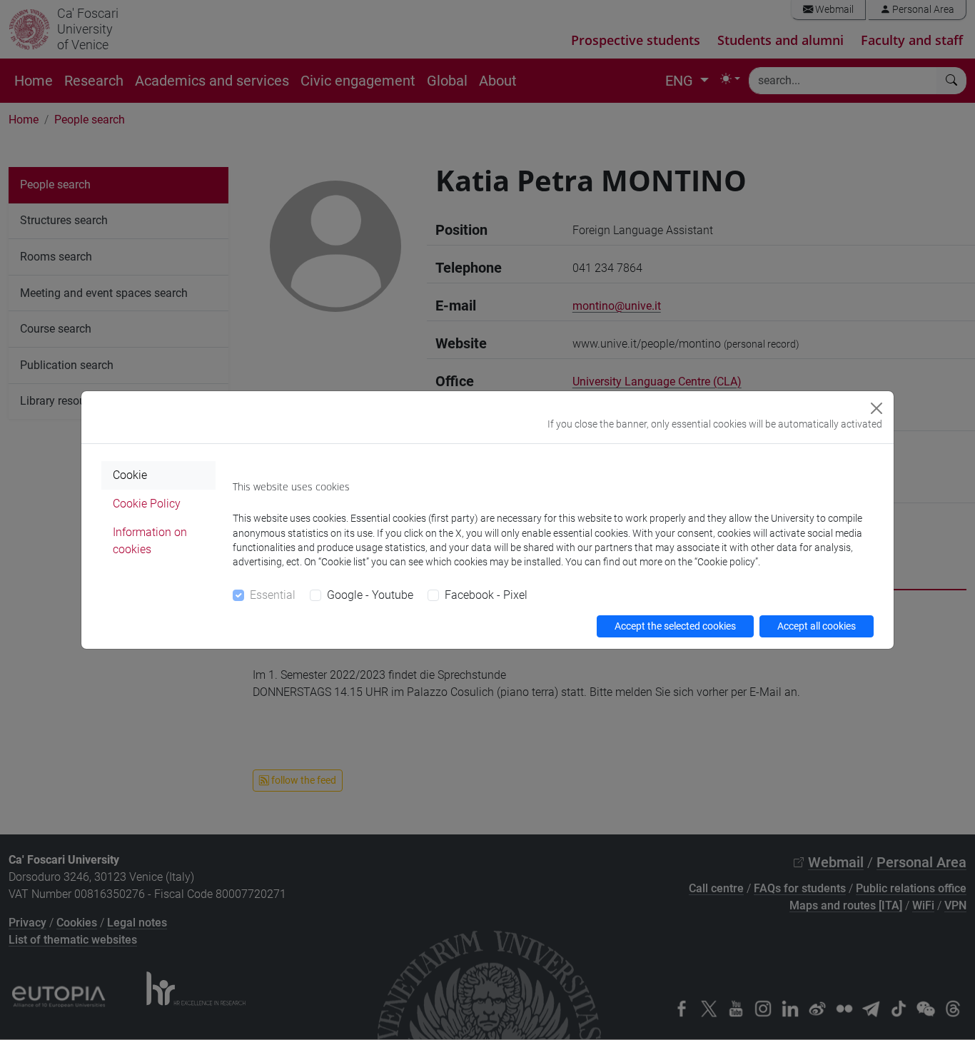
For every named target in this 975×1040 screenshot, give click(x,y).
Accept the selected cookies (675, 626)
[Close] (876, 408)
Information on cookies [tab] (150, 540)
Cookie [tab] (130, 475)
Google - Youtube (370, 595)
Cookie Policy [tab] (147, 503)
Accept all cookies (816, 626)
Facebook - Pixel (486, 595)
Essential (272, 595)
